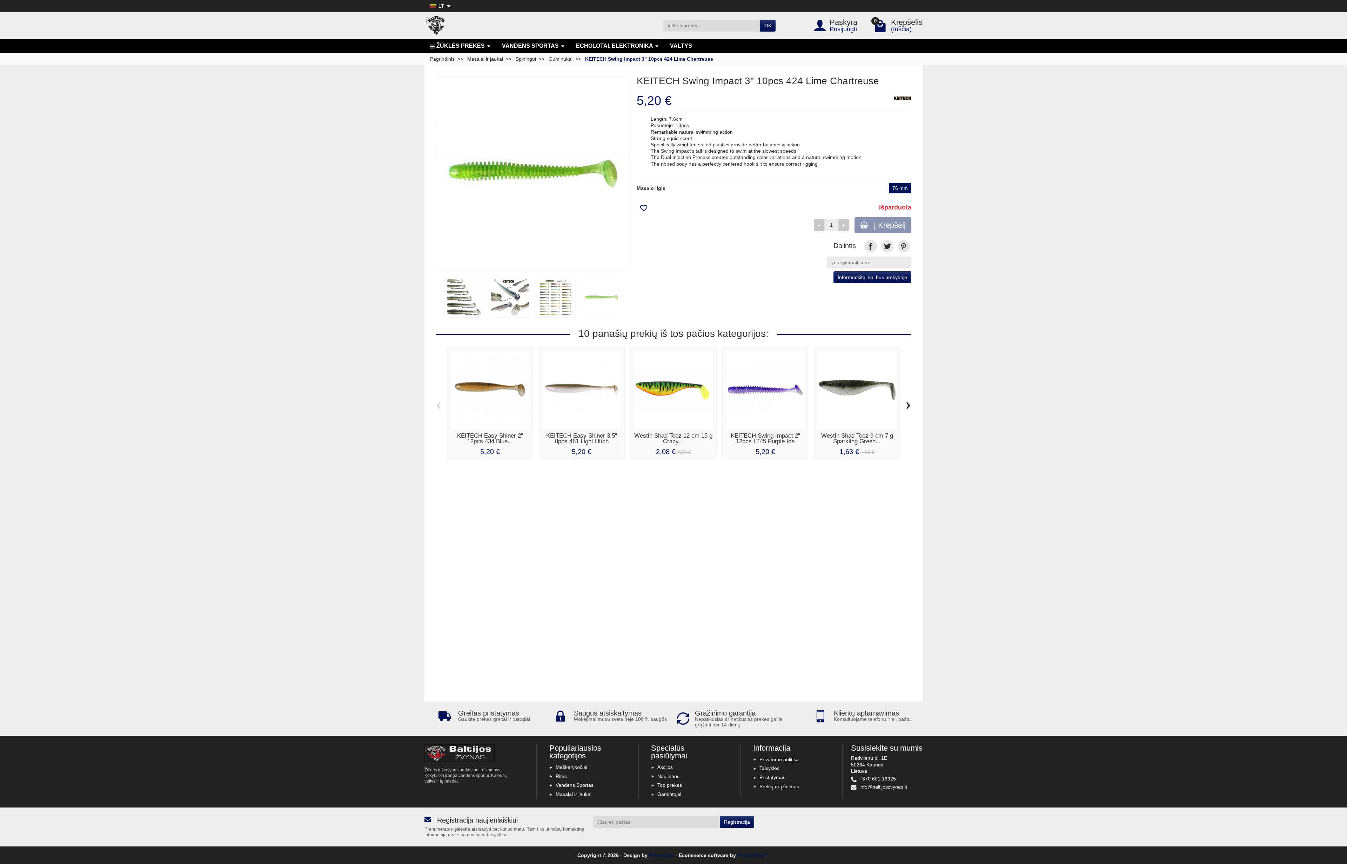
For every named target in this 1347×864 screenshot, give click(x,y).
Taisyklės (769, 768)
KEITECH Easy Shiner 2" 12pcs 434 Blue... (490, 438)
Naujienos (668, 776)
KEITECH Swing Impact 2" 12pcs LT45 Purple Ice (765, 438)
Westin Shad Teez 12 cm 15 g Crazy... (673, 438)
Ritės (561, 776)
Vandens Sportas (575, 785)
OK (767, 25)
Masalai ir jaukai (573, 794)
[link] (870, 246)
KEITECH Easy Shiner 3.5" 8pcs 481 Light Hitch (581, 438)
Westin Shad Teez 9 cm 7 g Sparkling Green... (857, 438)
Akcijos (665, 767)
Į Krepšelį (890, 225)
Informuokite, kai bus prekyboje (872, 277)
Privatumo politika (779, 759)
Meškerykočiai (571, 767)
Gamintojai (669, 794)
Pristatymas (772, 777)
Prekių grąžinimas (779, 786)
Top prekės (669, 785)
